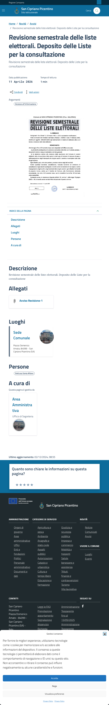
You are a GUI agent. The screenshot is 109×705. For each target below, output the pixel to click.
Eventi (88, 559)
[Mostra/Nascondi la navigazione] (3, 10)
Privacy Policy (48, 701)
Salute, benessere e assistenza (67, 562)
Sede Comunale (21, 335)
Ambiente (43, 536)
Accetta (54, 678)
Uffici (17, 545)
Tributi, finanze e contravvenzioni (69, 576)
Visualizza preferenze (54, 693)
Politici (17, 558)
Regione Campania (16, 2)
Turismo (65, 585)
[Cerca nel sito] (96, 10)
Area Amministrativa (22, 404)
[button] (104, 633)
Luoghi (88, 554)
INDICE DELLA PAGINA (20, 211)
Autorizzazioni (45, 558)
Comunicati (91, 532)
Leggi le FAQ (44, 607)
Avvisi (88, 536)
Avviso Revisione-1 (31, 300)
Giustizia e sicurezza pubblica (66, 532)
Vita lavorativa (68, 589)
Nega (54, 686)
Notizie (88, 527)
